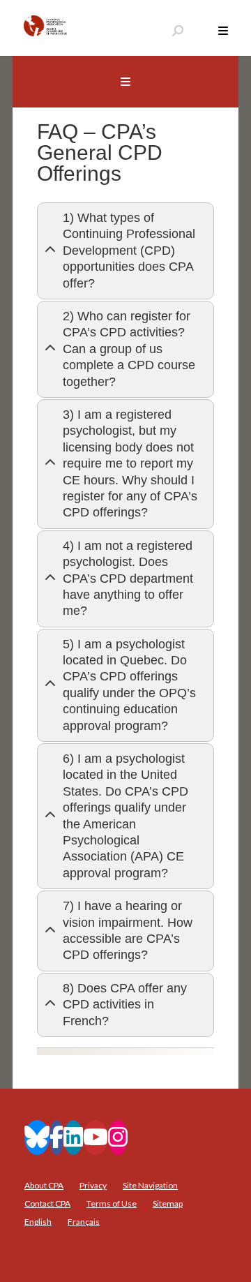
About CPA (43, 1185)
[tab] (125, 250)
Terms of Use (111, 1203)
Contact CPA (47, 1203)
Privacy (93, 1185)
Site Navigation (150, 1185)
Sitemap (168, 1203)
